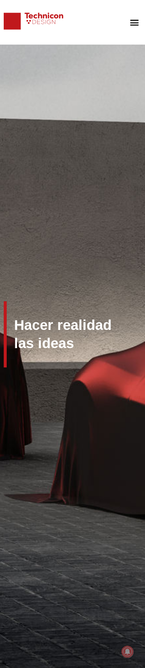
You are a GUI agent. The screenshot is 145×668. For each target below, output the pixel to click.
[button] (135, 22)
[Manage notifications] (127, 652)
